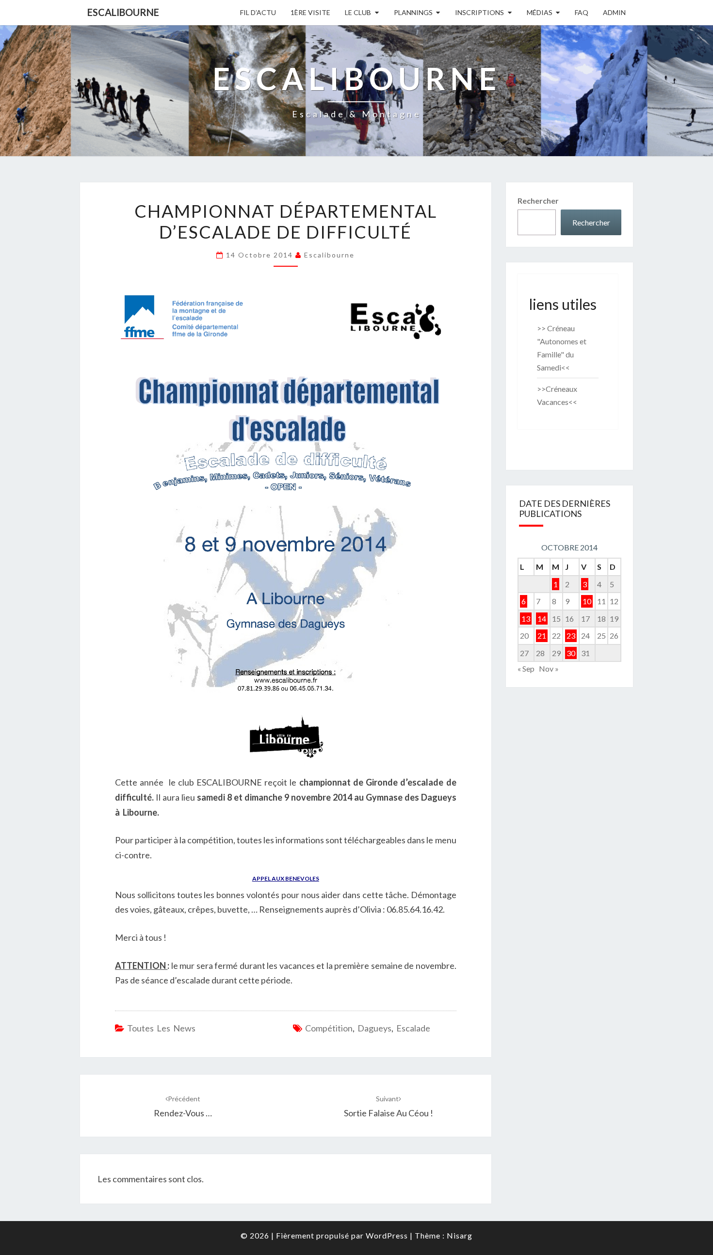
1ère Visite (310, 12)
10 (587, 601)
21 (541, 635)
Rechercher (538, 200)
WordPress (387, 1235)
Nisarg (459, 1235)
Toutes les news (161, 1028)
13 (525, 618)
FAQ (581, 12)
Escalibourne (123, 12)
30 (571, 653)
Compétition (329, 1028)
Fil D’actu (258, 12)
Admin (614, 12)
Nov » (549, 668)
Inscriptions (479, 12)
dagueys (374, 1028)
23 (571, 635)
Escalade (413, 1028)
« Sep (526, 668)
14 (541, 618)
